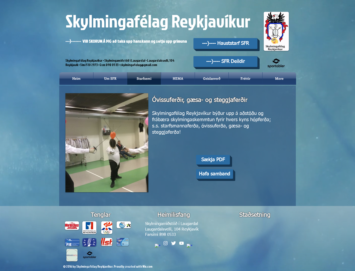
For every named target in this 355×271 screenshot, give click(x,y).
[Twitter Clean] (173, 243)
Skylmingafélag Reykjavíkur (157, 20)
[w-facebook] (157, 246)
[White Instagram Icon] (165, 243)
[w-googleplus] (189, 246)
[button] (106, 142)
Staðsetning (254, 215)
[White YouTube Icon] (181, 243)
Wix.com (147, 266)
